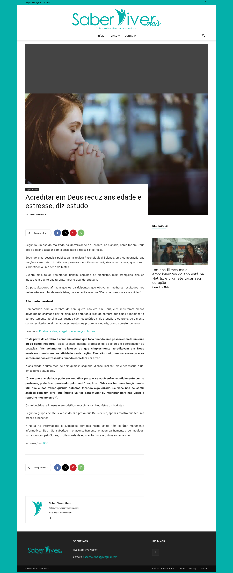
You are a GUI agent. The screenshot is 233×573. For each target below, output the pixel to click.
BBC (45, 443)
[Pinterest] (73, 233)
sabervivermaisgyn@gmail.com (100, 556)
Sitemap (192, 568)
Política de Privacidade (163, 568)
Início (100, 36)
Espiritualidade (32, 189)
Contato (130, 36)
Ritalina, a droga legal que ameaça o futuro (67, 331)
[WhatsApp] (81, 233)
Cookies (181, 568)
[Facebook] (205, 2)
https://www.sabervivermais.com (64, 508)
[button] (203, 36)
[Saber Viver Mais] (116, 18)
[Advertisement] (116, 68)
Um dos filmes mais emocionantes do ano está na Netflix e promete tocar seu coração (178, 276)
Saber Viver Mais (38, 214)
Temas (113, 36)
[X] (65, 233)
